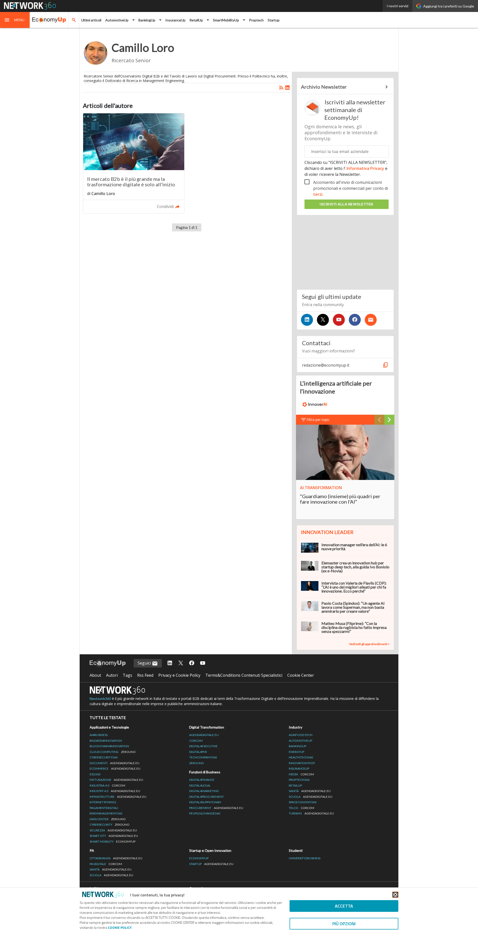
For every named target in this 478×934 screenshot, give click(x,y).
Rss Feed (145, 675)
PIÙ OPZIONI (344, 923)
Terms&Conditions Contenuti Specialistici (243, 675)
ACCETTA (344, 906)
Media (301, 774)
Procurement (216, 808)
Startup (274, 20)
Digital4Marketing (204, 791)
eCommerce (115, 768)
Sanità (310, 791)
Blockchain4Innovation (109, 746)
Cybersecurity (109, 824)
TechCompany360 (203, 757)
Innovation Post (302, 763)
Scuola (310, 797)
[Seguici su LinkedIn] (307, 320)
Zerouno (196, 763)
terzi (317, 194)
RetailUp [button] (196, 20)
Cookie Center (300, 675)
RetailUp (295, 785)
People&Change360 (204, 813)
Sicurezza (113, 830)
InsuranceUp (175, 20)
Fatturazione (116, 780)
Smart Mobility (112, 841)
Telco (301, 808)
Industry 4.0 (115, 791)
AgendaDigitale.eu (204, 735)
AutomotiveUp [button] (116, 20)
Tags (127, 675)
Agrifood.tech (300, 735)
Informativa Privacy (365, 168)
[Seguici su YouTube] (339, 320)
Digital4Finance (201, 780)
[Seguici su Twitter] (323, 320)
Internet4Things (103, 802)
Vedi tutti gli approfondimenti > (369, 644)
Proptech (256, 20)
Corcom (196, 740)
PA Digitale (106, 864)
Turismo (311, 813)
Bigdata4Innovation (106, 740)
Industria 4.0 (107, 785)
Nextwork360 (100, 698)
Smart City (114, 836)
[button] (15, 20)
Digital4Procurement (206, 797)
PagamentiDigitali (104, 808)
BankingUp (297, 746)
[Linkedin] (287, 87)
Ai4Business (99, 735)
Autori (112, 675)
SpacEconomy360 (302, 802)
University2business (304, 858)
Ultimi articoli (91, 20)
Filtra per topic (318, 419)
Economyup (199, 858)
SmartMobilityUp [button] (226, 20)
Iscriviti (346, 204)
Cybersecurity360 (104, 757)
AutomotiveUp (300, 740)
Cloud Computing (113, 752)
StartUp (211, 864)
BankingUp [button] (146, 20)
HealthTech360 (301, 757)
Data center (108, 819)
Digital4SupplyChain (205, 802)
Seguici (145, 663)
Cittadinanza (116, 858)
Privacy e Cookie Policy (179, 675)
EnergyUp (296, 752)
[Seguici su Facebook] (355, 320)
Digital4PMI (198, 752)
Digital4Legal (200, 785)
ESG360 (95, 774)
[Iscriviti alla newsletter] (371, 320)
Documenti (114, 763)
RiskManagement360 (106, 813)
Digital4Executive (203, 746)
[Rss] (281, 87)
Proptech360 (299, 780)
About (95, 675)
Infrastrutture (118, 797)
